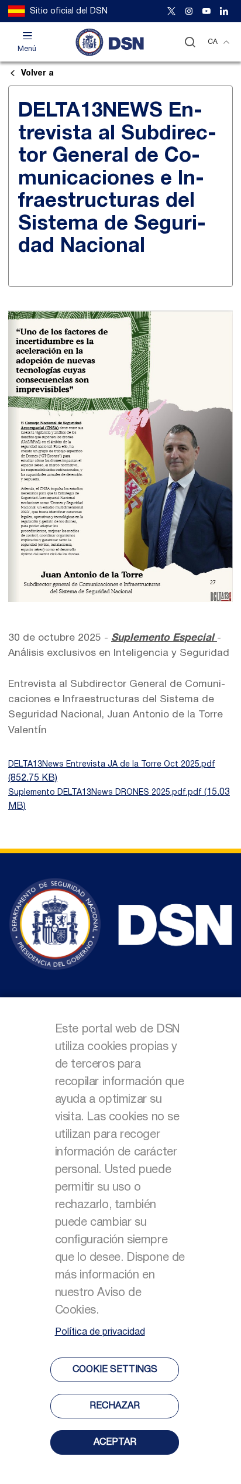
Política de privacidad (100, 1332)
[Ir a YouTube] (206, 11)
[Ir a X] (171, 11)
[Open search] (189, 42)
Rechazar (114, 1406)
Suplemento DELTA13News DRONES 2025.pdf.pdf (105, 792)
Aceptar (115, 1442)
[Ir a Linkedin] (224, 11)
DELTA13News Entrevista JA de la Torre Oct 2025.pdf (111, 764)
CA (213, 42)
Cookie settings (115, 1370)
